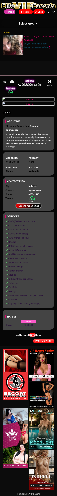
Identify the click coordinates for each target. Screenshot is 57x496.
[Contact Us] (53, 11)
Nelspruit (34, 126)
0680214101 (32, 84)
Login (40, 11)
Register (27, 11)
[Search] (47, 11)
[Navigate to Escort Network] (15, 399)
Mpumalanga (11, 129)
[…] (50, 47)
